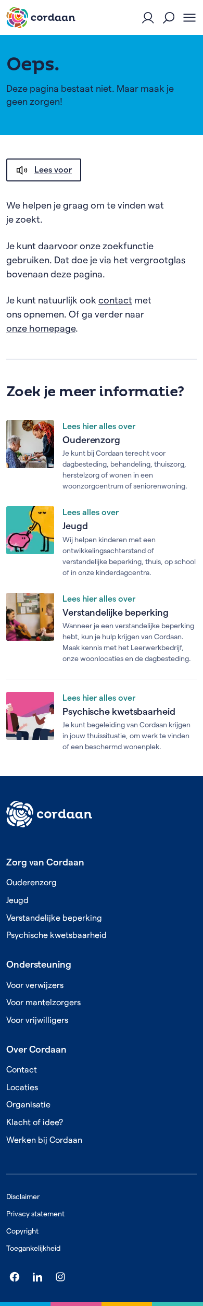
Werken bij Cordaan (44, 1140)
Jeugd (75, 526)
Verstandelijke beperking (115, 612)
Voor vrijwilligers (37, 1020)
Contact (21, 1069)
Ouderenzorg (91, 440)
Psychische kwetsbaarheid (118, 711)
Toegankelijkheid (33, 1248)
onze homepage (40, 328)
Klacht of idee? (34, 1122)
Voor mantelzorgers (43, 1002)
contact (115, 300)
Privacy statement (35, 1214)
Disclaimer (23, 1196)
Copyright (22, 1231)
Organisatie (28, 1104)
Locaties (22, 1087)
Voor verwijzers (35, 985)
